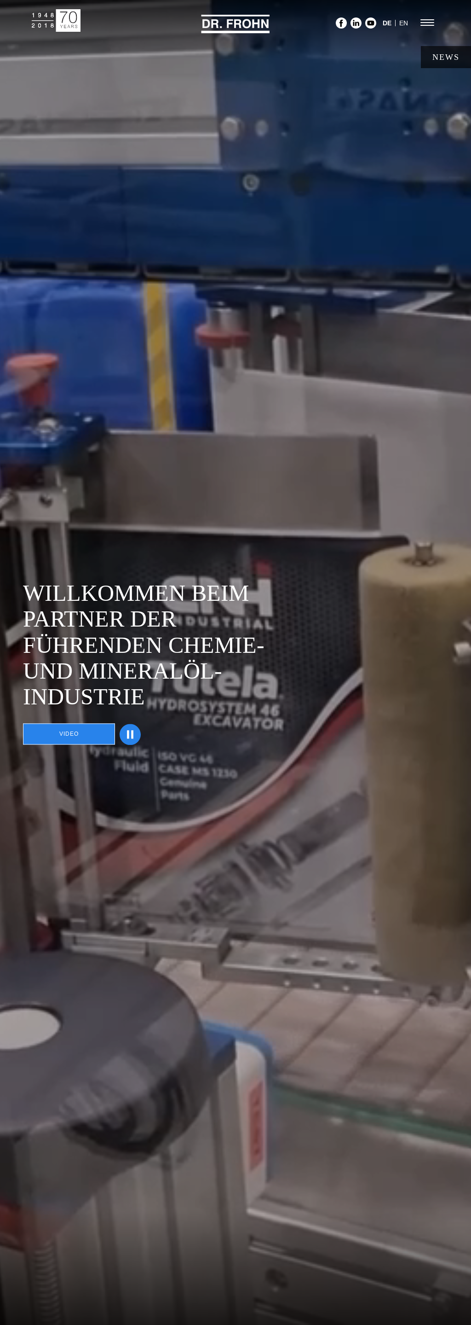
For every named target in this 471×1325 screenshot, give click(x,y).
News (446, 57)
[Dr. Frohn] (235, 29)
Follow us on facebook (341, 26)
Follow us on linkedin (356, 26)
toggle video (130, 734)
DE (387, 23)
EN (403, 23)
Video (69, 734)
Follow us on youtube (370, 26)
